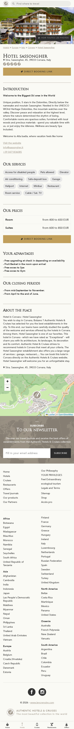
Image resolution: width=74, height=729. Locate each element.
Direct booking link (38, 71)
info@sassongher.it (13, 147)
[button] (37, 395)
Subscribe (60, 453)
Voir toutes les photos (55, 38)
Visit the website (12, 143)
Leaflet (51, 414)
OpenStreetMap (65, 414)
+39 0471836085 (12, 152)
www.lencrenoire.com (42, 702)
